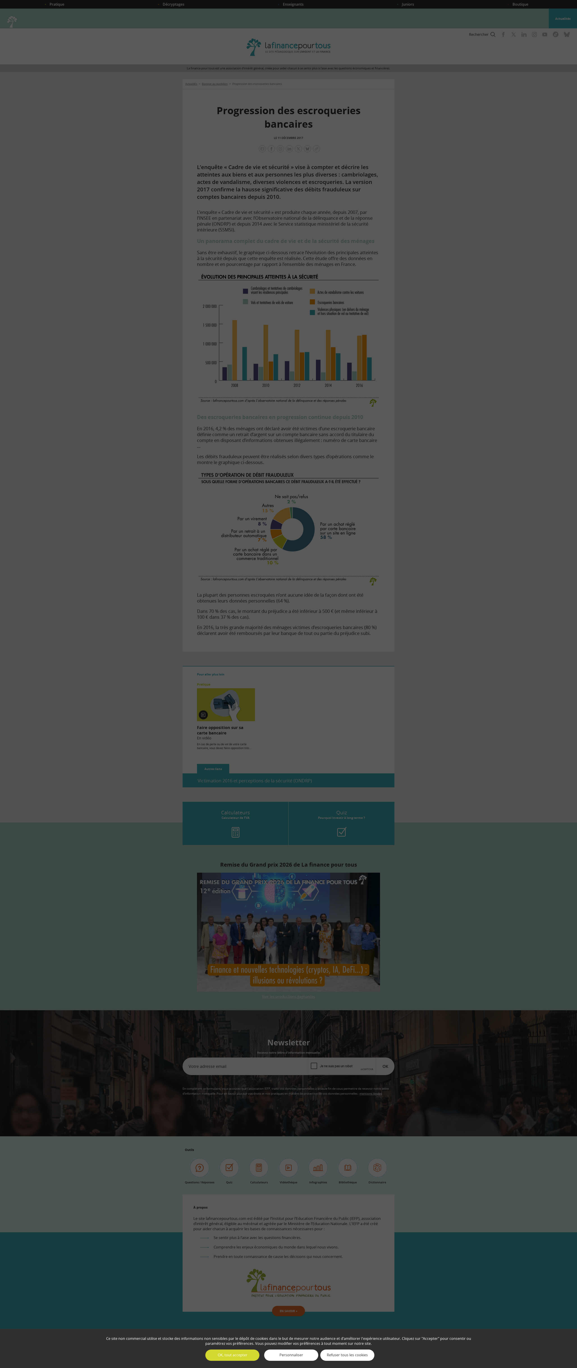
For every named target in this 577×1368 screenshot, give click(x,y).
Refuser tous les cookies (347, 1354)
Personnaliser (291, 1354)
